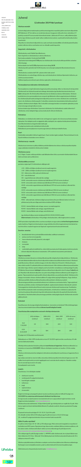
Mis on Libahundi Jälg (7, 20)
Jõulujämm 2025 (6, 25)
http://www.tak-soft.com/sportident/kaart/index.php (34, 431)
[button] (78, 3)
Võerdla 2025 (5, 28)
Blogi (3, 32)
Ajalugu (4, 34)
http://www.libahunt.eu (42, 401)
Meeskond (4, 37)
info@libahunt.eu (51, 449)
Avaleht (4, 17)
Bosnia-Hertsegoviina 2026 (8, 23)
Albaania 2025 (5, 30)
